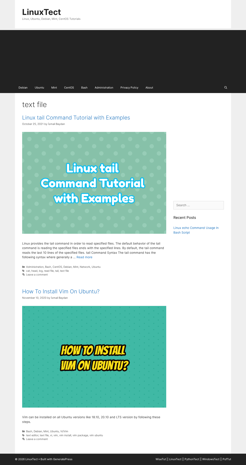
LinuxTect (41, 12)
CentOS (69, 87)
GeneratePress (62, 459)
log (41, 270)
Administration (104, 87)
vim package (80, 435)
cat (28, 270)
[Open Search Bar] (225, 87)
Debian (23, 87)
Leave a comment (37, 274)
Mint (54, 87)
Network (85, 266)
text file (64, 270)
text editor (32, 435)
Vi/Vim (64, 431)
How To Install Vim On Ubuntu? (61, 291)
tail (57, 270)
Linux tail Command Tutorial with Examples (76, 117)
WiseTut (161, 459)
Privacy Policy (129, 87)
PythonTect (192, 459)
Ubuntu (39, 87)
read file (49, 270)
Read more (84, 257)
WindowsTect (210, 459)
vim (55, 435)
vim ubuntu (96, 435)
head (34, 270)
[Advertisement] (123, 55)
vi (51, 435)
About (149, 87)
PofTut (227, 459)
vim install (65, 435)
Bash (84, 87)
